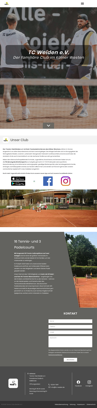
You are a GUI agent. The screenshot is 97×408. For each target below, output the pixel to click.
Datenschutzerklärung (55, 355)
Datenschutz (91, 404)
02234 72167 (55, 385)
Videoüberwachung (61, 404)
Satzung (72, 404)
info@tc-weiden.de (58, 387)
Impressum (81, 404)
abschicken (70, 360)
